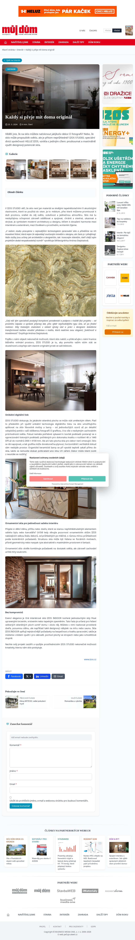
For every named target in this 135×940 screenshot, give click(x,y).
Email (13, 784)
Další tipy (78, 42)
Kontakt (57, 926)
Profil (42, 926)
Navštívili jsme (19, 42)
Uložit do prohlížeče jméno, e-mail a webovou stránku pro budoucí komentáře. (49, 800)
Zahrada (63, 42)
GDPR (93, 926)
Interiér (49, 42)
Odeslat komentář (21, 805)
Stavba (36, 42)
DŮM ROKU (94, 42)
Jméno (14, 771)
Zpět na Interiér (13, 60)
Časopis (93, 30)
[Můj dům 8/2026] (129, 30)
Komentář (15, 745)
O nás (82, 30)
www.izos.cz (90, 659)
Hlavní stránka (8, 49)
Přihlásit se (117, 332)
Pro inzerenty (76, 926)
